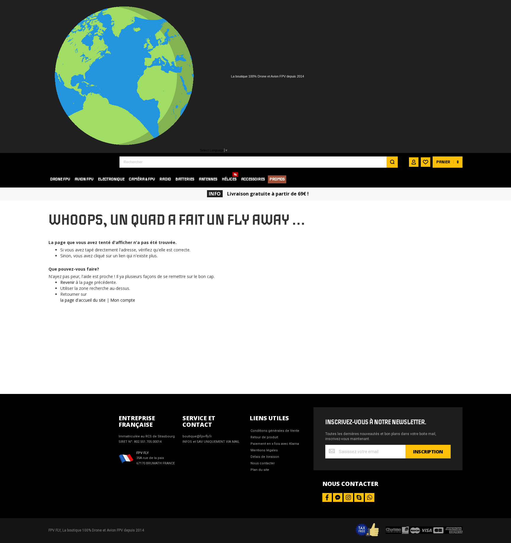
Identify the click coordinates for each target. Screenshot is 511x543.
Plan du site (259, 470)
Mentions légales (264, 450)
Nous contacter (262, 463)
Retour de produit (264, 437)
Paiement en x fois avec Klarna (274, 444)
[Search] (392, 162)
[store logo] (79, 162)
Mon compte (122, 300)
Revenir (67, 282)
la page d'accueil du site (83, 300)
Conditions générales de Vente (274, 431)
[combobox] (258, 162)
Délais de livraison (264, 457)
